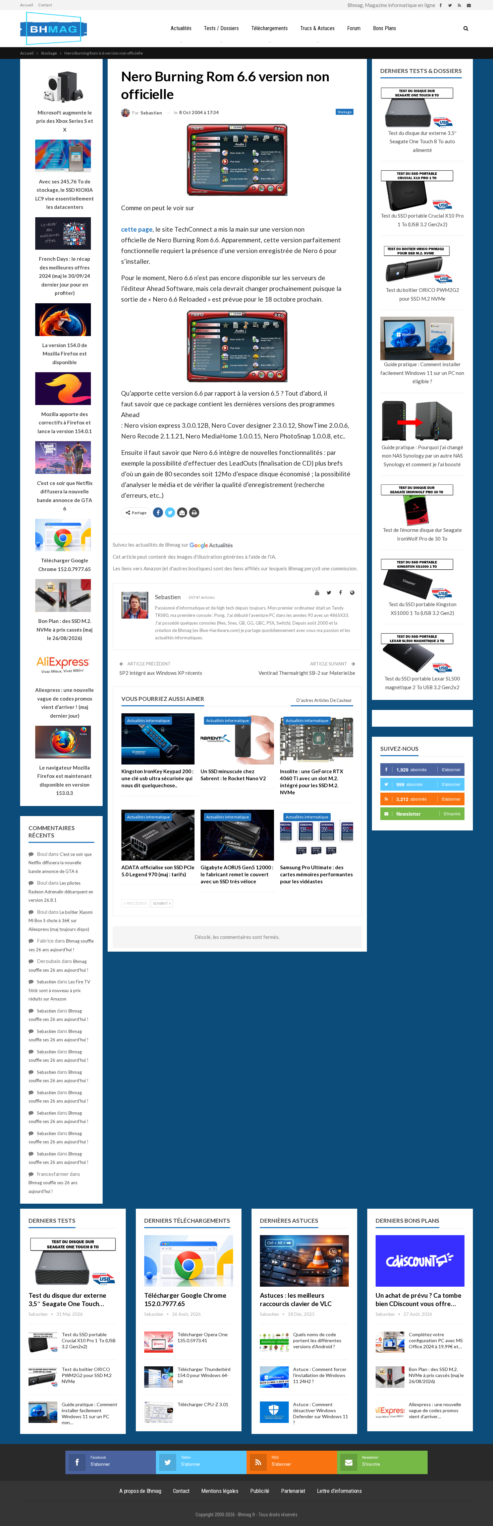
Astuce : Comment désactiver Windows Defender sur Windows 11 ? (320, 1413)
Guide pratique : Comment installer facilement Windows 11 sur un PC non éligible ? (422, 372)
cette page (137, 229)
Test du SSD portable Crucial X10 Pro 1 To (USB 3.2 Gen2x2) (422, 220)
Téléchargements (269, 28)
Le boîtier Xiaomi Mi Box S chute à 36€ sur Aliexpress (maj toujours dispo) (61, 920)
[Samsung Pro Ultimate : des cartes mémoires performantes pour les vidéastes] (316, 835)
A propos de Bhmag (140, 1491)
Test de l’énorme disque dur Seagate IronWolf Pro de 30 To (422, 534)
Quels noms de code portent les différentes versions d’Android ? (317, 1340)
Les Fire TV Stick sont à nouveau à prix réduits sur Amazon (59, 990)
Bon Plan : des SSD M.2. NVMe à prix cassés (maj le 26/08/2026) (436, 1375)
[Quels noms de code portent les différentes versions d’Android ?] (274, 1342)
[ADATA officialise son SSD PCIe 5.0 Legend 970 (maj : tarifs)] (158, 835)
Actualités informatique (148, 720)
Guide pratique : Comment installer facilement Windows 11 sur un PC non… (89, 1413)
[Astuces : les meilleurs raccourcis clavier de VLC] (304, 1261)
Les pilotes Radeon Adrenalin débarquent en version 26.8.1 (61, 891)
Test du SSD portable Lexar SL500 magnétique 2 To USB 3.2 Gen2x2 (422, 682)
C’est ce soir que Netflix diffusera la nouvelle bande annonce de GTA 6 (60, 863)
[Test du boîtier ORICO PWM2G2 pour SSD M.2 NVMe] (43, 1377)
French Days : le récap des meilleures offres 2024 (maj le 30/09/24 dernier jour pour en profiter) (64, 276)
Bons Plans (384, 28)
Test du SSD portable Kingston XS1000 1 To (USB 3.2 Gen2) (422, 608)
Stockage (344, 112)
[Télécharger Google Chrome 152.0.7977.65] (188, 1261)
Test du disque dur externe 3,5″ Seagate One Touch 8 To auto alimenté (422, 141)
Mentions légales (219, 1491)
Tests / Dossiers (221, 28)
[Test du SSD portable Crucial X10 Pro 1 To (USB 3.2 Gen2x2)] (43, 1342)
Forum (354, 28)
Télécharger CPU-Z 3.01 (202, 1404)
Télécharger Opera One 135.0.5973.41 (202, 1337)
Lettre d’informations (339, 1491)
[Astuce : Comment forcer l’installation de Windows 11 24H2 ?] (274, 1377)
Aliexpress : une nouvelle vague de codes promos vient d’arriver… (435, 1410)
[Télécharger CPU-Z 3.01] (158, 1412)
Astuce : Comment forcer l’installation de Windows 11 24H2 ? (319, 1375)
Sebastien (46, 981)
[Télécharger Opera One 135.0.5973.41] (158, 1342)
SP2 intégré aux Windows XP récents (160, 673)
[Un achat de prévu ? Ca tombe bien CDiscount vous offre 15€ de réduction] (420, 1261)
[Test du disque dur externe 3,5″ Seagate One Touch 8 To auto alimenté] (73, 1261)
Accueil (26, 5)
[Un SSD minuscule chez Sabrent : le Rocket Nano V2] (237, 739)
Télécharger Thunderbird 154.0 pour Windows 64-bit (203, 1375)
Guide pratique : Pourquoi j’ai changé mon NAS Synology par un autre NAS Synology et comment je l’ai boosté (422, 455)
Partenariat (293, 1491)
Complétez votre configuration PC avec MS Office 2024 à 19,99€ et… (436, 1340)
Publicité (259, 1491)
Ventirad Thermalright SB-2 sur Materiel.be (307, 673)
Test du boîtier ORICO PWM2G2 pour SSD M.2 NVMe (422, 294)
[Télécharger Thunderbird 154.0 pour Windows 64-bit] (158, 1377)
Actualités (181, 28)
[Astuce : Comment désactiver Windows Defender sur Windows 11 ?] (274, 1412)
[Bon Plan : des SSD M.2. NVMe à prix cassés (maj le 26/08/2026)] (390, 1377)
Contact (45, 5)
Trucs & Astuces (317, 28)
